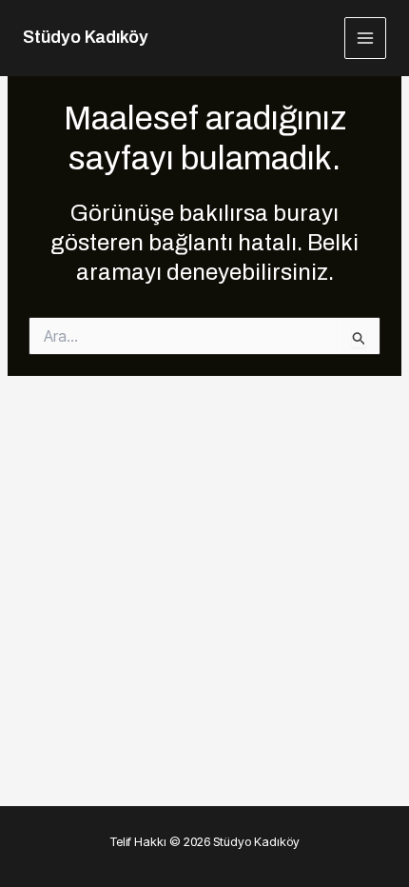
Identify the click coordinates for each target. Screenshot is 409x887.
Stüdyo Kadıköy (85, 37)
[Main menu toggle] (365, 38)
